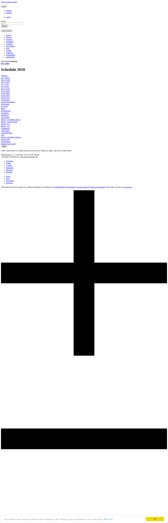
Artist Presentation (8, 102)
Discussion (5, 104)
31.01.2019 (5, 91)
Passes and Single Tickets (11, 137)
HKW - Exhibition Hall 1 (11, 120)
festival (8, 37)
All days (4, 75)
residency (9, 53)
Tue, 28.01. (5, 78)
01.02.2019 (5, 93)
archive (9, 35)
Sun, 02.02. (5, 89)
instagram (9, 168)
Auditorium (5, 128)
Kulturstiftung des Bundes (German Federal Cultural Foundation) (80, 187)
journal (8, 50)
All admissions (6, 133)
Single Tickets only (8, 144)
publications (10, 55)
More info (108, 519)
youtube (9, 166)
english (8, 13)
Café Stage (5, 131)
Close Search (7, 31)
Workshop (5, 115)
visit (7, 48)
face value (5, 63)
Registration (5, 142)
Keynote (4, 106)
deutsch (9, 11)
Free (2, 135)
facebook (9, 161)
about (8, 176)
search (8, 17)
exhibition (10, 42)
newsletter (10, 181)
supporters (128, 187)
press (8, 179)
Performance (6, 111)
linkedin (9, 172)
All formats (5, 100)
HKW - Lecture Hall (9, 122)
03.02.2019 (5, 98)
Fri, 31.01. (5, 84)
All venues (5, 117)
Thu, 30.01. (5, 82)
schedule (9, 44)
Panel (3, 109)
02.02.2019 (5, 95)
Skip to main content (9, 2)
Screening (5, 113)
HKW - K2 (5, 126)
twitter (8, 163)
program (9, 39)
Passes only (5, 139)
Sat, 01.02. (5, 87)
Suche (3, 21)
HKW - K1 (5, 124)
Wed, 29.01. (5, 80)
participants (10, 46)
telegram (9, 170)
